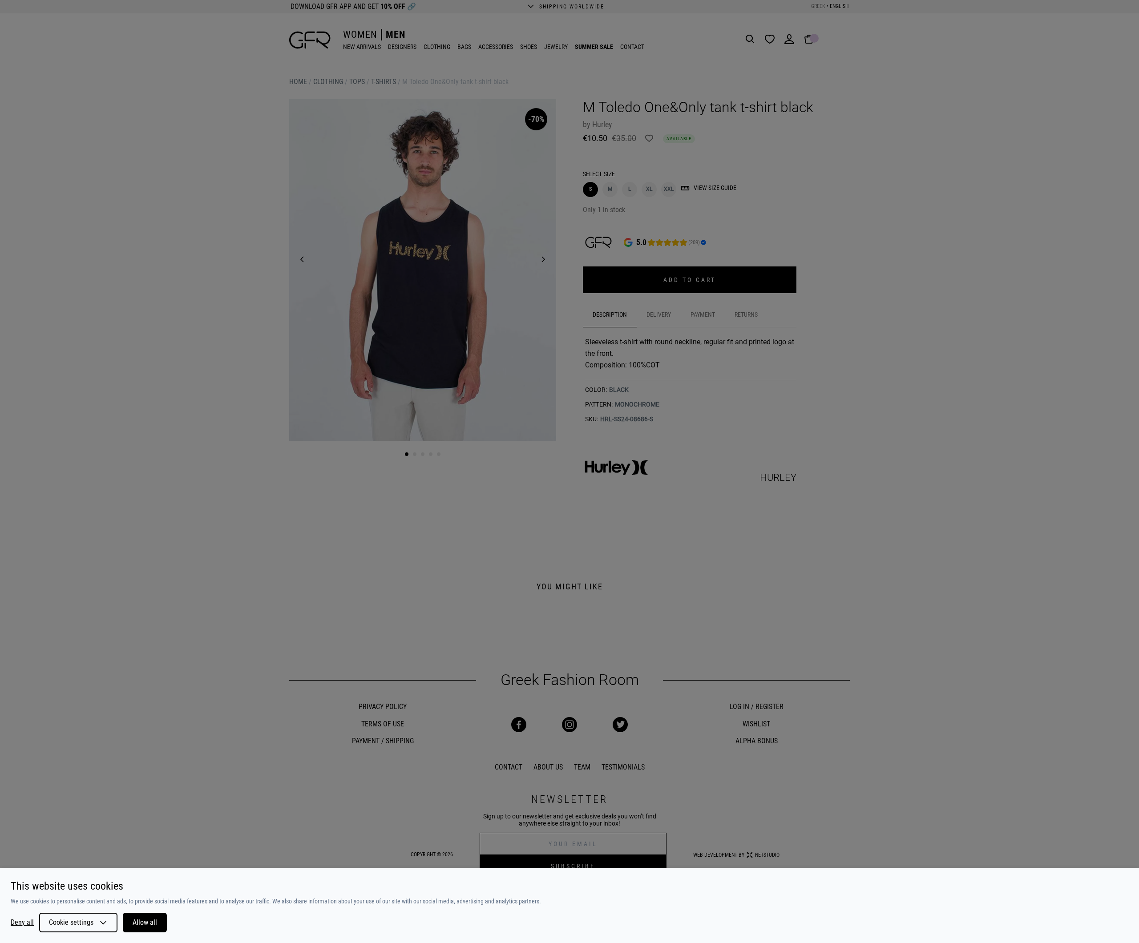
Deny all (22, 923)
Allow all (145, 922)
